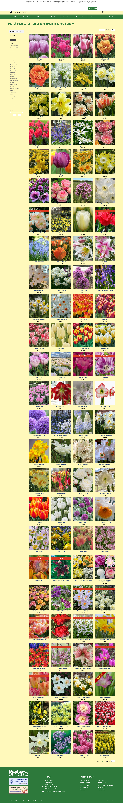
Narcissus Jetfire (39, 464)
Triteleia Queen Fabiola (61, 755)
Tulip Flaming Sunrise (39, 697)
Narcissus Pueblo (61, 464)
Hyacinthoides (13, 78)
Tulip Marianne (83, 551)
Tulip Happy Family (83, 755)
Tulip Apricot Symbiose (39, 639)
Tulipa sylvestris (61, 551)
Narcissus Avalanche (39, 319)
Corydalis (12, 60)
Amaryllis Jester (105, 406)
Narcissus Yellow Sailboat (61, 726)
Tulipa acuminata (61, 493)
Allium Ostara (83, 522)
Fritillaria (12, 72)
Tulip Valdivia (39, 88)
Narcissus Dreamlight (105, 464)
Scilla (11, 94)
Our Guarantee (84, 780)
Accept (90, 8)
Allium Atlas (83, 290)
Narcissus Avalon (39, 117)
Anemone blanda (14, 55)
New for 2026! (14, 47)
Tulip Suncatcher (83, 319)
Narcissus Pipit (105, 175)
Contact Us (101, 790)
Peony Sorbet (61, 203)
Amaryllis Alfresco (105, 493)
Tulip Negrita (61, 175)
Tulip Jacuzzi (39, 377)
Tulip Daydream (61, 261)
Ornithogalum (13, 92)
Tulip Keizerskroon (83, 348)
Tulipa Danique (105, 551)
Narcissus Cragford (61, 319)
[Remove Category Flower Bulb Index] (18, 37)
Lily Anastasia (105, 261)
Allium (12, 53)
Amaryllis (13, 105)
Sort (98, 29)
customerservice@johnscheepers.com (102, 12)
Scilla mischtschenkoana (61, 435)
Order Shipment (85, 782)
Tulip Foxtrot (105, 146)
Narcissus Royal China (61, 697)
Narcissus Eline (105, 88)
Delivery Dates (84, 785)
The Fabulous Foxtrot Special (39, 610)
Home (9, 21)
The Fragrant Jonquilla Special (83, 580)
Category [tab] (12, 43)
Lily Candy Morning (61, 668)
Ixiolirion (12, 86)
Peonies (12, 100)
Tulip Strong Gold (105, 755)
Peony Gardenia (83, 493)
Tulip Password (61, 377)
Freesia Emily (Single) (105, 697)
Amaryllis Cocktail (61, 406)
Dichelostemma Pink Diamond (61, 580)
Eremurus (12, 68)
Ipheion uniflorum (14, 80)
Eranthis (12, 66)
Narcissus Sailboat (61, 290)
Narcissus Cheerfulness (105, 435)
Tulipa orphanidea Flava (39, 726)
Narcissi (13, 51)
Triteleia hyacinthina (61, 88)
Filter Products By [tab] (15, 31)
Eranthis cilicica (61, 232)
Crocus (12, 62)
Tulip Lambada (105, 59)
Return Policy (102, 782)
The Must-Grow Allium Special (61, 610)
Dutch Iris (12, 82)
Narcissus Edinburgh (39, 232)
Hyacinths (13, 76)
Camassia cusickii (39, 261)
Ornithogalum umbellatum (83, 146)
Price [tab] (11, 110)
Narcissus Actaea (39, 290)
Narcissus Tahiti (39, 493)
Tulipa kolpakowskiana (39, 175)
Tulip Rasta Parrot (39, 580)
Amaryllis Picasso (83, 406)
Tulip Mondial (61, 522)
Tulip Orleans (83, 232)
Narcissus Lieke (105, 203)
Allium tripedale (83, 203)
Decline (95, 8)
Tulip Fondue (61, 348)
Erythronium (13, 70)
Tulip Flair (39, 522)
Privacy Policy (110, 800)
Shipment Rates (84, 787)
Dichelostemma (13, 64)
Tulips (12, 49)
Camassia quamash (61, 146)
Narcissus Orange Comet (83, 697)
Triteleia (12, 96)
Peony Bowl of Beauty (83, 726)
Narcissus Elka (39, 755)
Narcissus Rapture (83, 88)
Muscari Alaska (83, 435)
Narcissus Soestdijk (105, 522)
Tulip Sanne (83, 59)
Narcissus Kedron (83, 175)
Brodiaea (12, 56)
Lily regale (83, 261)
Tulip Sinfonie (39, 406)
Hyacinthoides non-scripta (105, 290)
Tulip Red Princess (61, 639)
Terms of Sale (84, 790)
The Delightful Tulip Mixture (105, 726)
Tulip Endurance (83, 377)
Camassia (13, 58)
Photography (102, 787)
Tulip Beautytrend (39, 348)
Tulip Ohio (105, 377)
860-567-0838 (53, 786)
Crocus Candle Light (83, 610)
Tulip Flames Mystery (39, 668)
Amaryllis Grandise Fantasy (83, 668)
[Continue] (107, 761)
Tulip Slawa (105, 319)
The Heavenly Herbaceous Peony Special (105, 580)
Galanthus (12, 74)
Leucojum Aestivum (14, 88)
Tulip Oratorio (105, 232)
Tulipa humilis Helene (105, 668)
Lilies (12, 98)
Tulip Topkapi (61, 59)
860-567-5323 (51, 788)
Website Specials (14, 45)
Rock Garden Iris (14, 84)
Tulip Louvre (39, 203)
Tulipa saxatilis (39, 551)
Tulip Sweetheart (105, 348)
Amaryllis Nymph (83, 464)
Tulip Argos (39, 59)
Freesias (12, 103)
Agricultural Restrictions (105, 785)
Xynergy (39, 800)
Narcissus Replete (83, 117)
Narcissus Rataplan (105, 639)
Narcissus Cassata (61, 117)
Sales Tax (101, 780)
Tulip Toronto (39, 146)
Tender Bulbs (13, 102)
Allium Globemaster (39, 435)
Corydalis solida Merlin (83, 639)
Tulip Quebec (105, 117)
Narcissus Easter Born (105, 610)
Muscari (12, 90)
